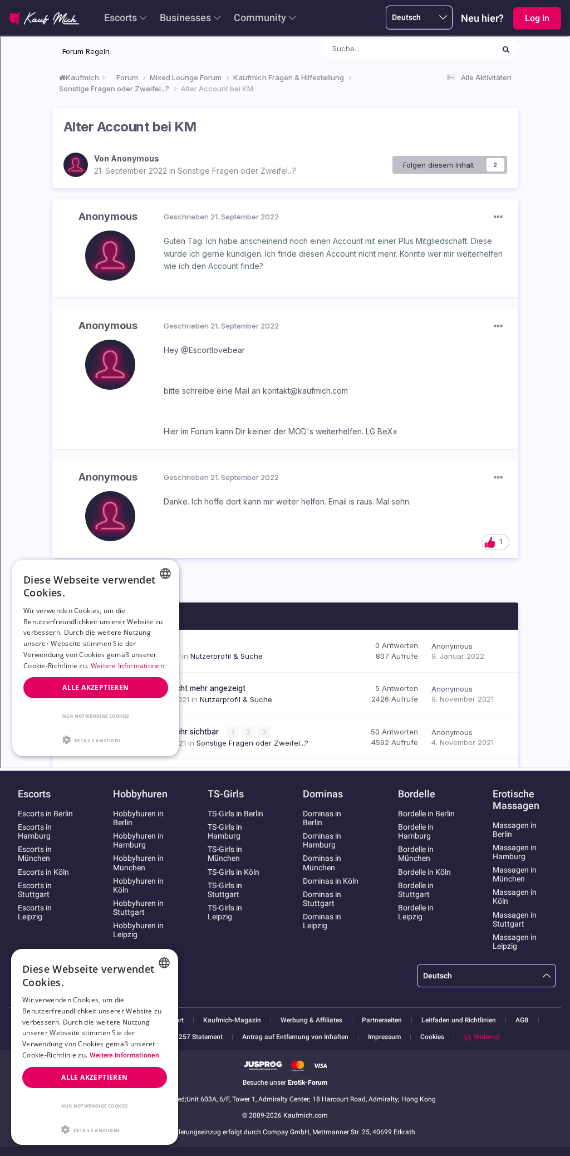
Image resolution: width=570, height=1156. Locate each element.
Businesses (185, 17)
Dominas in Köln (330, 880)
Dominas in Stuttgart (322, 899)
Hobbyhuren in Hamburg (138, 840)
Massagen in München (515, 874)
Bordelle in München (416, 854)
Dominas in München (322, 862)
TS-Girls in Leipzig (225, 912)
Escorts (120, 17)
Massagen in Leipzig (515, 942)
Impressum (384, 1037)
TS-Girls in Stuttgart (225, 890)
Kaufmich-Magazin (232, 1020)
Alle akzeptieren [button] (94, 1077)
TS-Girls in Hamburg (225, 831)
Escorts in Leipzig (35, 912)
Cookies (432, 1037)
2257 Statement (199, 1037)
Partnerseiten (382, 1020)
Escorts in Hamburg (35, 831)
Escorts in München (35, 854)
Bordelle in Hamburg (416, 831)
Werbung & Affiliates (311, 1020)
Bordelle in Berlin (426, 813)
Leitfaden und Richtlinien (458, 1020)
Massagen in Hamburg (515, 852)
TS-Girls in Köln (233, 872)
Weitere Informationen (124, 1055)
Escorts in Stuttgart (35, 890)
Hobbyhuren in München (138, 862)
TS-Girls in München (225, 854)
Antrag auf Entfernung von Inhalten (295, 1037)
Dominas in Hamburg (322, 840)
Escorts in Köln (43, 872)
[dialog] (94, 1047)
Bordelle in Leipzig (416, 912)
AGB (522, 1020)
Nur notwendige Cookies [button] (94, 1106)
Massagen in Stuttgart (515, 919)
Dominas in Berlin (322, 818)
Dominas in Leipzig (322, 921)
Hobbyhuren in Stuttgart (138, 908)
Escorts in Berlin (45, 813)
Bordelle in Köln (424, 872)
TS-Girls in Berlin (235, 813)
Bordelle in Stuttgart (416, 890)
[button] (94, 1129)
